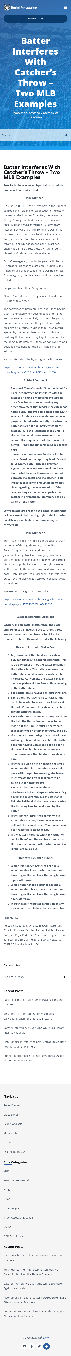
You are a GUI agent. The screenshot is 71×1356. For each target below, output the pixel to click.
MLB (6, 1171)
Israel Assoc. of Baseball (18, 1217)
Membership (11, 1133)
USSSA (7, 1227)
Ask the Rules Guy (14, 1151)
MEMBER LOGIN (35, 18)
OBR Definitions (13, 1236)
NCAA (7, 1199)
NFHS (7, 1189)
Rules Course (12, 1105)
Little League (11, 1208)
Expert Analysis (13, 1124)
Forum (7, 1142)
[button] (65, 7)
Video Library (12, 1114)
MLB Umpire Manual (16, 1180)
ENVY (46, 1337)
